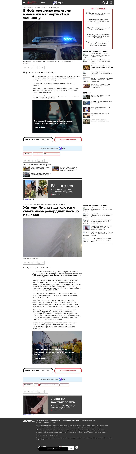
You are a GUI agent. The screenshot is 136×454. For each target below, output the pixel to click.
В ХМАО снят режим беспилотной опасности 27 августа (98, 13)
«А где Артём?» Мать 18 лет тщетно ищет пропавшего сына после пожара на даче (101, 221)
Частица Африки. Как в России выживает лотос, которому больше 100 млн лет (101, 73)
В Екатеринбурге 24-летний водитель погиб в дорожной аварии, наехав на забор (68, 168)
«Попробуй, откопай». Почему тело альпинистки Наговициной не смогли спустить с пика (101, 227)
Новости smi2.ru (29, 199)
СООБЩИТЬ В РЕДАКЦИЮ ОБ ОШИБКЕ (46, 422)
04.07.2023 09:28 (28, 7)
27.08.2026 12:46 (27, 204)
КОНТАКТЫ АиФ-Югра (42, 420)
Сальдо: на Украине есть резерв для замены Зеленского (101, 96)
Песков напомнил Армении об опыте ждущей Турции (101, 102)
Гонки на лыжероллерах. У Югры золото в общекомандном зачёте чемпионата (98, 36)
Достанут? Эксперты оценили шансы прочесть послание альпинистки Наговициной (102, 79)
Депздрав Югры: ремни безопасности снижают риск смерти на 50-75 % (53, 122)
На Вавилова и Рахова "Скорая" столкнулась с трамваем (40, 167)
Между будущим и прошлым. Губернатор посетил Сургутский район (98, 21)
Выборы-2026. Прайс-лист (88, 420)
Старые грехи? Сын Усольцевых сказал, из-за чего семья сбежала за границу (101, 61)
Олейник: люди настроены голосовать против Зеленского (100, 120)
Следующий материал (53, 449)
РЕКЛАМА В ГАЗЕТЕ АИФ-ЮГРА (71, 420)
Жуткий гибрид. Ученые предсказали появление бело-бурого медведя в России (102, 215)
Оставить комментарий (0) (68, 139)
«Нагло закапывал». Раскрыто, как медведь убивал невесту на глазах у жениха (101, 209)
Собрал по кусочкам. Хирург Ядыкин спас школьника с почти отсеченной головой (102, 234)
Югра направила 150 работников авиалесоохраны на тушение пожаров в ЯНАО (54, 352)
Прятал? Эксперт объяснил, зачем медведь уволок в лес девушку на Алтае (101, 240)
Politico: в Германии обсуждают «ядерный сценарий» (100, 114)
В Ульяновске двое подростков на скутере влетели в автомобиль (41, 173)
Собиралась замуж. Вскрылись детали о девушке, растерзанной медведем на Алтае (100, 55)
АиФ (37, 258)
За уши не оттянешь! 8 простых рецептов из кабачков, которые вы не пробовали (102, 67)
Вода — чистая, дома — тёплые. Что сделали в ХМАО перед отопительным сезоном (98, 43)
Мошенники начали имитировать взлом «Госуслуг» (100, 108)
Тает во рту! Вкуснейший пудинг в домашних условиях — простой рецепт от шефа (101, 86)
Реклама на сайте (55, 420)
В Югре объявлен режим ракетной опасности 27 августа (98, 28)
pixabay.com (26, 63)
